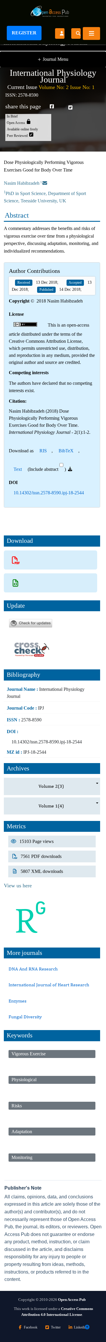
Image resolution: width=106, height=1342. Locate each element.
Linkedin (80, 1327)
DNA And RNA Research (33, 969)
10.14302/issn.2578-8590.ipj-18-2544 (49, 492)
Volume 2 (51, 786)
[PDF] (15, 560)
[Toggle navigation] (91, 33)
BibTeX (66, 450)
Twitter (56, 1327)
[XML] (15, 583)
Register (24, 32)
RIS (43, 450)
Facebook (30, 1327)
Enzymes (17, 1001)
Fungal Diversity (25, 1016)
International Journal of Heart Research (49, 984)
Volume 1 (51, 806)
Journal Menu (53, 59)
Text (18, 469)
